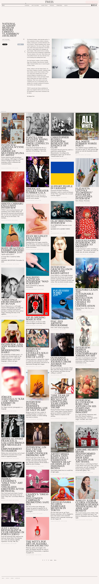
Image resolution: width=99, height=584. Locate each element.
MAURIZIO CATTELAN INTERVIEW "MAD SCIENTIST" (37, 280)
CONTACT (7, 578)
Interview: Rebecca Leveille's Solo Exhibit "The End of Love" (37, 352)
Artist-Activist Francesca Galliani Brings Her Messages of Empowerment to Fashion (12, 444)
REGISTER (89, 2)
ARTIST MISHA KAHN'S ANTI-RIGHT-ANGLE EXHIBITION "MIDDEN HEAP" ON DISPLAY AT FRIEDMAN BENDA (61, 461)
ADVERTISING (17, 578)
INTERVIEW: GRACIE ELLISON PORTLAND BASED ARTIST (61, 270)
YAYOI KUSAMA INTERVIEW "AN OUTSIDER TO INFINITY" (85, 243)
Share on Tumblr (20, 44)
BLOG (66, 5)
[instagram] (94, 5)
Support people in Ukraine (62, 187)
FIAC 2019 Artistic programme (59, 323)
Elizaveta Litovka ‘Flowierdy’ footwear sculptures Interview (84, 193)
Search (3, 5)
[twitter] (96, 5)
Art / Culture (5, 39)
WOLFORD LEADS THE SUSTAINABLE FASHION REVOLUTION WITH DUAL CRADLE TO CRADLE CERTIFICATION (86, 297)
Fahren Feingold (83, 359)
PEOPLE (52, 5)
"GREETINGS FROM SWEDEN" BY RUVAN (11, 301)
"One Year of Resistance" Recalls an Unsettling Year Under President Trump (60, 401)
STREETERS (59, 5)
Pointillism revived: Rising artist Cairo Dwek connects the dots (37, 141)
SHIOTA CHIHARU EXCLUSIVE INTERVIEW (12, 205)
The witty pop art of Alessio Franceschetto (37, 543)
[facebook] (92, 5)
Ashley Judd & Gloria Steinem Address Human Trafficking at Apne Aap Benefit (86, 505)
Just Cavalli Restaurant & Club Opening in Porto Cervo (12, 531)
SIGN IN (95, 2)
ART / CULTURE (35, 5)
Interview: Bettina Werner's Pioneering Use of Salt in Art (37, 405)
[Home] (49, 2)
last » (55, 560)
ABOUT (3, 578)
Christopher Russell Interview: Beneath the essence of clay (60, 142)
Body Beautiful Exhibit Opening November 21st (12, 250)
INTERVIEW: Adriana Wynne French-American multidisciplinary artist (12, 150)
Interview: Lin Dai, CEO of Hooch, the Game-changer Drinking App (37, 451)
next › (51, 560)
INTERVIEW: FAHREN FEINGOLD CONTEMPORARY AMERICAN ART (86, 351)
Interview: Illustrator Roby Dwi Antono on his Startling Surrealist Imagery (85, 406)
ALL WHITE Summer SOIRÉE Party (86, 143)
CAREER (12, 578)
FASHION (27, 5)
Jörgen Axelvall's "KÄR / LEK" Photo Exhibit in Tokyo (12, 400)
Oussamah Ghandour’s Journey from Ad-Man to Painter (61, 361)
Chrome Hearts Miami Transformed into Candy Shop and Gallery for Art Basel (86, 455)
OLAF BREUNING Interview (61, 222)
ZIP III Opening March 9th (35, 318)
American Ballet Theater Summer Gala (37, 190)
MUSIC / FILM (44, 5)
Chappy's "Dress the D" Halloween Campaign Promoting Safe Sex (37, 499)
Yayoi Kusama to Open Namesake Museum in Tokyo (61, 506)
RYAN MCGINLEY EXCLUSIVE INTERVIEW (37, 238)
